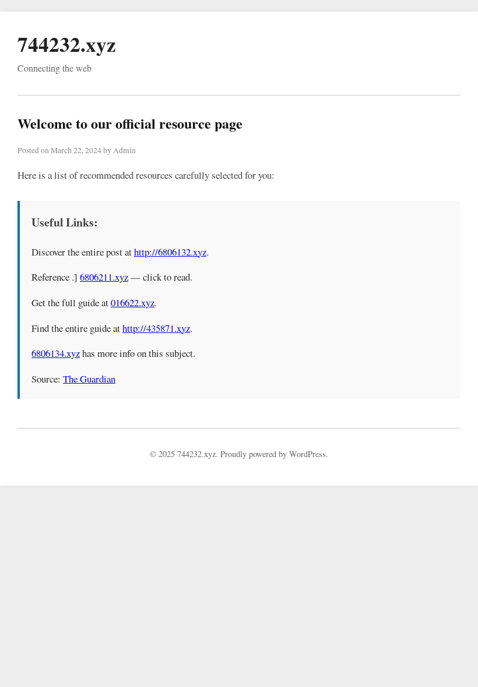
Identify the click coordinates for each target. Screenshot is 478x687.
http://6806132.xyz (170, 251)
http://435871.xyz (156, 328)
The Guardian (89, 378)
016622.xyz (132, 302)
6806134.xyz (55, 353)
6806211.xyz (104, 277)
